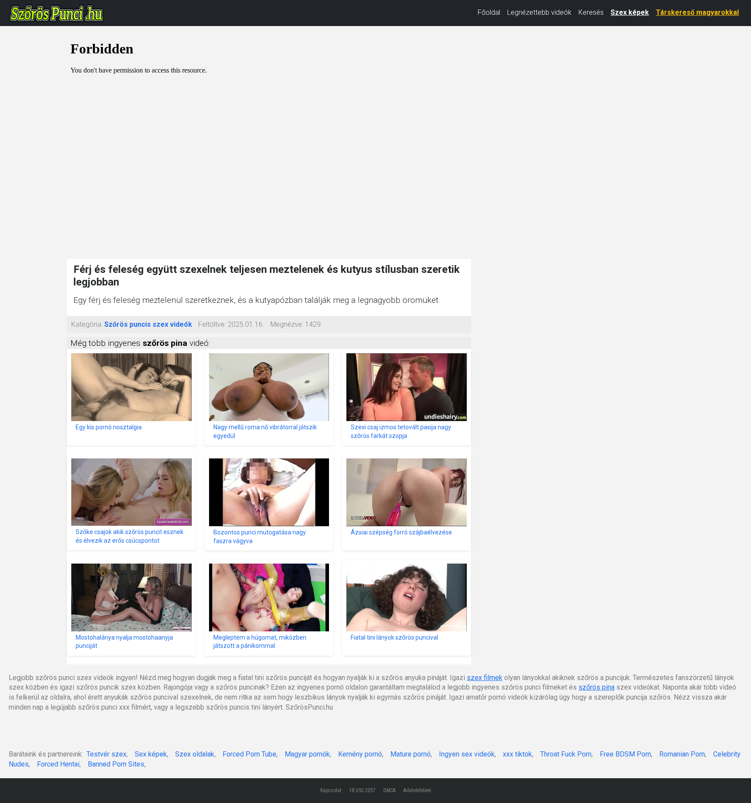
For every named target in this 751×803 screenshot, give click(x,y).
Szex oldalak (194, 754)
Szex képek (630, 12)
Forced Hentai (58, 764)
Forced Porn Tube (249, 754)
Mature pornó (410, 754)
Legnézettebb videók (539, 12)
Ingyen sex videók (467, 754)
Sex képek (151, 754)
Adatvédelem (417, 790)
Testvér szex (106, 754)
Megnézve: (286, 324)
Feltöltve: (212, 324)
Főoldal (489, 12)
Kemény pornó (360, 754)
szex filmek (484, 678)
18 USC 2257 (362, 790)
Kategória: (87, 324)
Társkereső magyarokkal (697, 12)
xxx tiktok (517, 754)
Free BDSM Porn (625, 754)
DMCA (389, 790)
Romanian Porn (682, 754)
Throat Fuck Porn (565, 754)
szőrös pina (596, 687)
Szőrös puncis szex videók (148, 324)
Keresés (591, 12)
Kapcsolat (330, 790)
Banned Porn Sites (116, 764)
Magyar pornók (307, 754)
